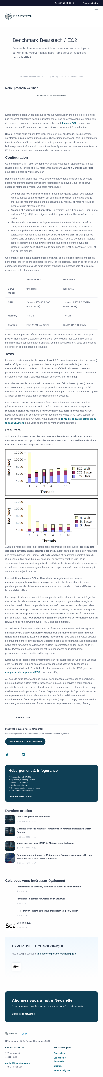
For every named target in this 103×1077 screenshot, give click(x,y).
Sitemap (58, 1066)
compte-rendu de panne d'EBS (23, 672)
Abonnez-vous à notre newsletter (25, 741)
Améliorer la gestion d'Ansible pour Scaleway (41, 898)
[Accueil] (18, 16)
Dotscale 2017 (24, 923)
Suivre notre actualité (22, 1014)
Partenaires (59, 1053)
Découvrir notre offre (19, 796)
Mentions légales (62, 1070)
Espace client (89, 3)
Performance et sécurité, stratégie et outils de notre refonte (49, 886)
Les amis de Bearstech (60, 1060)
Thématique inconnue (30, 77)
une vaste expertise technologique (56, 953)
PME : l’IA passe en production (33, 816)
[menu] (96, 11)
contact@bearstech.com (17, 1063)
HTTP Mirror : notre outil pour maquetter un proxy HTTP (47, 911)
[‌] (7, 755)
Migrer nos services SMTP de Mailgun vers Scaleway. (45, 843)
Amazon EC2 (69, 123)
